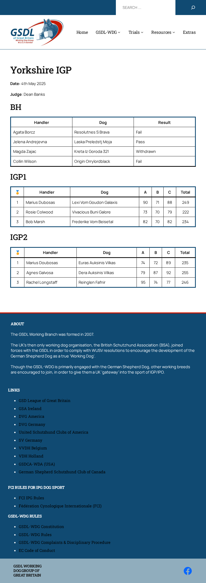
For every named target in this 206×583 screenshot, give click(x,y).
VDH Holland (31, 456)
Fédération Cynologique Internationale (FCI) (60, 505)
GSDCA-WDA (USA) (37, 464)
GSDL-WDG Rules (35, 534)
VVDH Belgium (33, 448)
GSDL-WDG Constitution (41, 526)
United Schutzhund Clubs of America (53, 432)
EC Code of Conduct (37, 550)
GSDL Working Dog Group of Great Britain (27, 570)
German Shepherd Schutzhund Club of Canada (62, 471)
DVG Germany (32, 424)
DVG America (31, 416)
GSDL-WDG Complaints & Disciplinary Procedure (65, 542)
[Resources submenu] (173, 32)
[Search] (193, 7)
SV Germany (30, 440)
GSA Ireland (31, 408)
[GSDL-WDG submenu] (119, 32)
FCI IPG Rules (31, 497)
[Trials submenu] (142, 32)
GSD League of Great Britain (45, 400)
